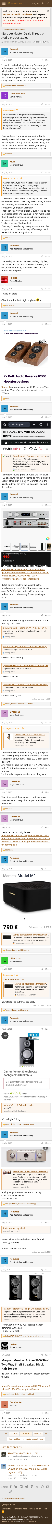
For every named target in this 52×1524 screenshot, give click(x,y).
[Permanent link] (19, 1368)
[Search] (48, 3)
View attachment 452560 (13, 979)
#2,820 (48, 1413)
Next (36, 1433)
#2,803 (48, 172)
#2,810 (48, 722)
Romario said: (9, 110)
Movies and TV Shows (28, 1475)
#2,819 (48, 1355)
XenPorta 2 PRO (8, 1521)
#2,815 (48, 1029)
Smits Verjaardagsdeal (14, 1228)
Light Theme (9, 1504)
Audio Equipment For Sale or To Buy (27, 1456)
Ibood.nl (5, 386)
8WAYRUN (32, 1521)
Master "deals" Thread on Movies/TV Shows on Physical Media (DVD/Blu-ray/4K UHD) (28, 1469)
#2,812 (48, 827)
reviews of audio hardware (18, 14)
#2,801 (48, 60)
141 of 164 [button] (26, 1433)
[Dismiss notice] (48, 11)
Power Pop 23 (13, 1475)
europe (46, 42)
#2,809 (48, 615)
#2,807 (48, 417)
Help (45, 1508)
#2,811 (48, 792)
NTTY (10, 1456)
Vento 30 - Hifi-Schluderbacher (19, 1105)
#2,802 (48, 104)
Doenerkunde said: (11, 178)
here (10, 20)
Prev (15, 1433)
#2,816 (48, 1143)
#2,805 (48, 288)
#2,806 (48, 324)
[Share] (42, 60)
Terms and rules (20, 1508)
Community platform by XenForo (25, 1517)
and (16, 86)
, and (19, 704)
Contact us (6, 1508)
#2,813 (48, 868)
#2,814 (48, 969)
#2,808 (48, 505)
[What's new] (43, 3)
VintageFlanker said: (12, 728)
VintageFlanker (10, 41)
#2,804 (48, 256)
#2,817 (48, 1222)
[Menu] (4, 3)
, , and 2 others (24, 1336)
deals (38, 42)
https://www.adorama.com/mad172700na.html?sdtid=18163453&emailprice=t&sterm (25, 1387)
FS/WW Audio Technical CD (23, 1453)
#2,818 (48, 1269)
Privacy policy (35, 1508)
